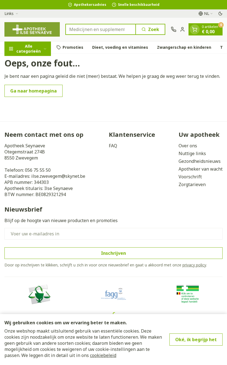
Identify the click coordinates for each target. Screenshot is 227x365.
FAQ (113, 146)
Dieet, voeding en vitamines (120, 47)
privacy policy (194, 265)
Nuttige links (192, 153)
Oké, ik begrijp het (196, 339)
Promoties (73, 47)
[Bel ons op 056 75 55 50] (173, 29)
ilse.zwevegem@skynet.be (58, 176)
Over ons (188, 146)
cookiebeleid (103, 355)
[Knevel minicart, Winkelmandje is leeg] (195, 29)
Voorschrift (190, 177)
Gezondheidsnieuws (200, 161)
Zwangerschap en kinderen (184, 47)
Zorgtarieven (192, 184)
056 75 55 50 (38, 170)
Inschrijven (113, 253)
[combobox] (100, 29)
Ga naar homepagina (33, 91)
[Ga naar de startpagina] (32, 29)
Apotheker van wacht (201, 169)
